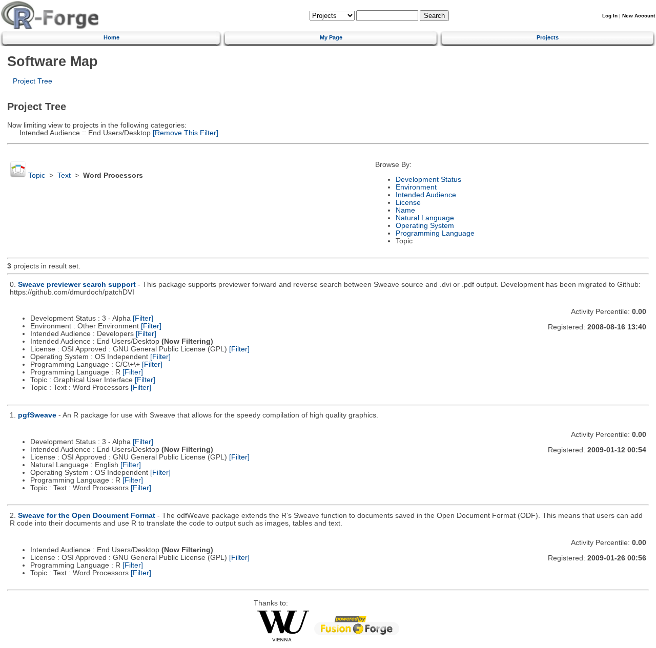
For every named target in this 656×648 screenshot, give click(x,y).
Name (405, 210)
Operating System (425, 225)
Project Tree (32, 81)
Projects (548, 37)
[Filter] (143, 318)
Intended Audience (426, 195)
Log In (610, 15)
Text (64, 175)
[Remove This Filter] (184, 133)
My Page (331, 37)
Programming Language (435, 233)
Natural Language (425, 218)
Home (111, 37)
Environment (416, 187)
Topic (36, 175)
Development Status (428, 179)
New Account (638, 15)
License (408, 202)
